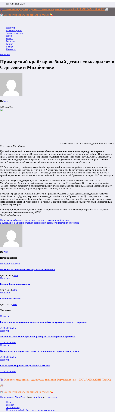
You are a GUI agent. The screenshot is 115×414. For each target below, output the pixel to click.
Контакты (11, 49)
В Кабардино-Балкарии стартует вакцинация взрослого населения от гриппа (39, 222)
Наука (9, 36)
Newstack (37, 397)
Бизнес (9, 38)
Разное (9, 44)
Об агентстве (12, 407)
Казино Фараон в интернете (15, 284)
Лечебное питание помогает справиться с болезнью (27, 269)
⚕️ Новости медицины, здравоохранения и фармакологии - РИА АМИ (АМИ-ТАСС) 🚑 (54, 9)
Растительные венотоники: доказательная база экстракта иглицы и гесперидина (43, 322)
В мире (9, 46)
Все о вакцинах (14, 30)
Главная (10, 404)
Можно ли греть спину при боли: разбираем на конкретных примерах (37, 336)
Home (9, 402)
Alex (5, 101)
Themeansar (51, 397)
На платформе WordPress (13, 397)
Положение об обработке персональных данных (30, 410)
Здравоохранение (15, 33)
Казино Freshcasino (10, 298)
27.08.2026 (5, 328)
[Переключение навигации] (1, 20)
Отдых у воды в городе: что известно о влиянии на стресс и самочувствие (40, 351)
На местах (5, 54)
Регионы (10, 41)
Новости (10, 27)
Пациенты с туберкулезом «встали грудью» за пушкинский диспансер (36, 220)
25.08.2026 (5, 357)
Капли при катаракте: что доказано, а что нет (25, 365)
